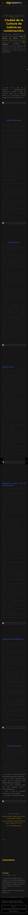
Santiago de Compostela (17, 17)
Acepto (14, 906)
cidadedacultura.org (20, 89)
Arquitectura (19, 15)
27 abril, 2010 (8, 15)
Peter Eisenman (9, 16)
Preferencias (14, 911)
